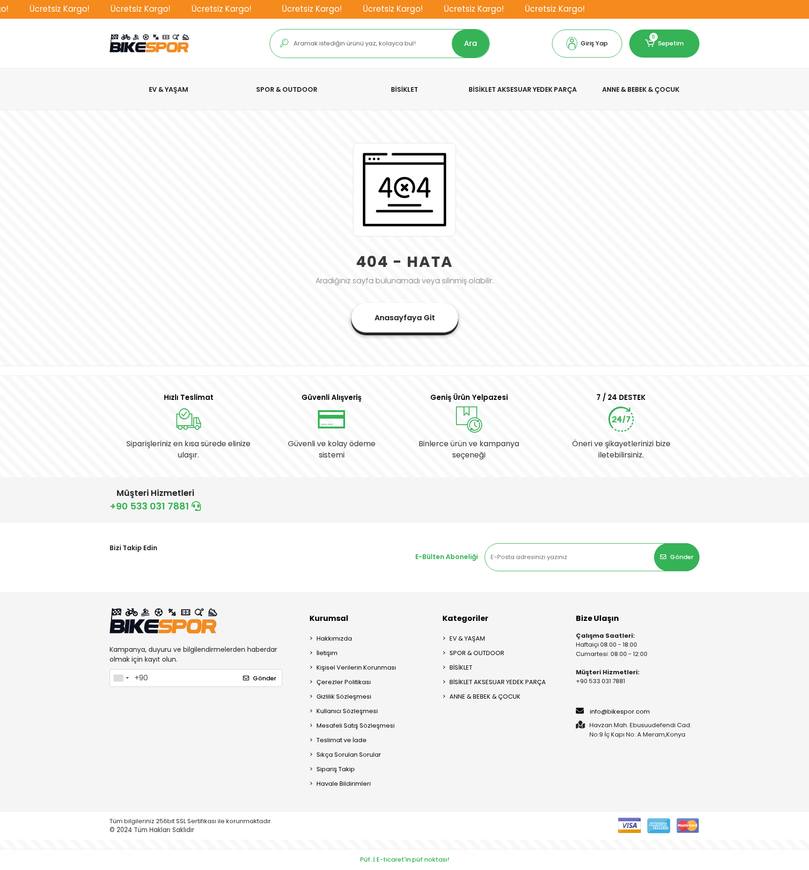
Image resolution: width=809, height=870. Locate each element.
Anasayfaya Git (405, 317)
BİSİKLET (460, 667)
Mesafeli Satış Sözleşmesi (355, 725)
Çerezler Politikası (343, 682)
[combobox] (121, 678)
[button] (587, 43)
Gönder (681, 557)
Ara (470, 43)
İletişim (327, 653)
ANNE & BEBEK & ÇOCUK (485, 696)
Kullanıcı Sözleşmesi (347, 711)
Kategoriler (465, 618)
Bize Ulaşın (597, 618)
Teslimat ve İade (341, 740)
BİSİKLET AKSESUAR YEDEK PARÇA (497, 682)
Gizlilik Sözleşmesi (343, 696)
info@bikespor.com (620, 711)
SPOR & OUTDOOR (476, 653)
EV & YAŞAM (467, 638)
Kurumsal (328, 618)
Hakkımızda (334, 638)
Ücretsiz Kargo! (59, 9)
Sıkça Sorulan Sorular (348, 754)
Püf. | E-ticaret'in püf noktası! (404, 859)
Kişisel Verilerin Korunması (356, 667)
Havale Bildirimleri (343, 783)
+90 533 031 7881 (150, 506)
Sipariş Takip (335, 769)
